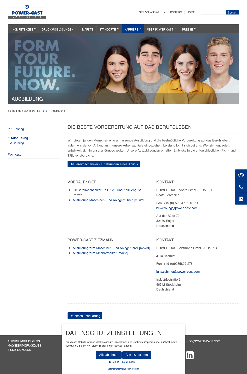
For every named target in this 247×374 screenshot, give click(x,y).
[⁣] (212, 355)
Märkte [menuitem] (87, 29)
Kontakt (176, 12)
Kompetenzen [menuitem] (23, 29)
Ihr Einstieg (16, 128)
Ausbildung (19, 137)
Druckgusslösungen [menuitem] (57, 29)
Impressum (134, 368)
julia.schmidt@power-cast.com (178, 271)
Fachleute (14, 154)
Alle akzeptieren (137, 354)
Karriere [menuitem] (131, 29)
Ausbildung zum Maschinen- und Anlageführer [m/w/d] (111, 247)
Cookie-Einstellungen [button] (123, 362)
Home (191, 12)
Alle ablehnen (108, 354)
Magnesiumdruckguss (24, 345)
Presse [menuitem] (187, 29)
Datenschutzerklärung (117, 368)
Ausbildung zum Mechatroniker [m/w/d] (100, 252)
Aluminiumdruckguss (24, 341)
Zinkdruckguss (19, 350)
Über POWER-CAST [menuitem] (160, 29)
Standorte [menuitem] (107, 29)
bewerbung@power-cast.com (177, 207)
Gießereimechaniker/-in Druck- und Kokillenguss (107, 189)
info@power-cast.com (203, 341)
